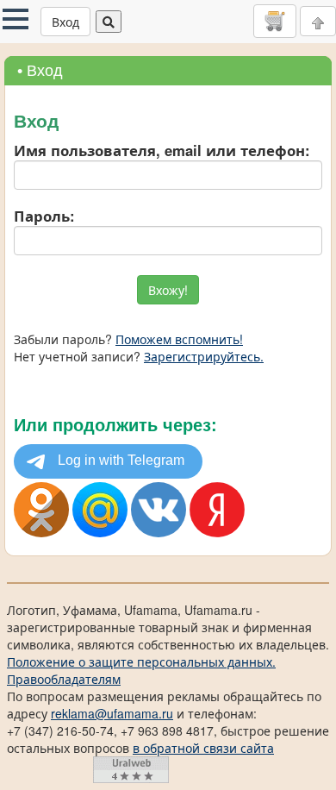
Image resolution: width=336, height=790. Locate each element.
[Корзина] (274, 20)
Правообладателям (64, 678)
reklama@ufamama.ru (112, 713)
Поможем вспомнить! (179, 339)
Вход (65, 21)
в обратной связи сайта (203, 747)
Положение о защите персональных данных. (141, 661)
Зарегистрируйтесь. (204, 356)
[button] (15, 19)
